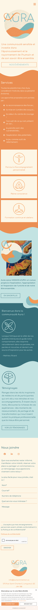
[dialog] (19, 599)
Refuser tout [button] (28, 604)
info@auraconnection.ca (19, 580)
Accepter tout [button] (10, 604)
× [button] (36, 590)
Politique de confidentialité (10, 534)
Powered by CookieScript (19, 608)
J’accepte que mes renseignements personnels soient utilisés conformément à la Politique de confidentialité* (18, 527)
